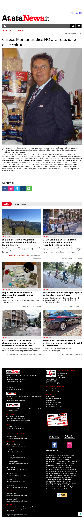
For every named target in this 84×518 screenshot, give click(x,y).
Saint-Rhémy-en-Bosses (21, 255)
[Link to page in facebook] (5, 188)
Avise (10, 255)
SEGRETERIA (10, 491)
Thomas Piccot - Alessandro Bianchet (21, 354)
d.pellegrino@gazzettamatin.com (17, 464)
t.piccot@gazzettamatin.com (15, 481)
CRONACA (7, 289)
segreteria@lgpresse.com (59, 383)
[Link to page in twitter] (17, 188)
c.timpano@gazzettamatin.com (16, 469)
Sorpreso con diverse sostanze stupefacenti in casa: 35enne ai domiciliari (17, 295)
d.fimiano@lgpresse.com (54, 406)
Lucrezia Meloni (36, 255)
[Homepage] (5, 26)
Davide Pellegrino (67, 258)
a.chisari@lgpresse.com (58, 391)
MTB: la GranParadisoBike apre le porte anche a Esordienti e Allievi (62, 293)
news (70, 33)
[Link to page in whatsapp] (29, 188)
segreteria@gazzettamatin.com (20, 421)
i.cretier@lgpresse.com (53, 403)
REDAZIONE (10, 414)
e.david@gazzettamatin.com (15, 458)
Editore (9, 385)
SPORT (47, 237)
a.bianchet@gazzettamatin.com (16, 446)
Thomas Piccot (28, 306)
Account (49, 394)
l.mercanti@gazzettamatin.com (16, 438)
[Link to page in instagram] (11, 188)
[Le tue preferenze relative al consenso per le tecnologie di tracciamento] (80, 514)
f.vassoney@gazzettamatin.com (16, 487)
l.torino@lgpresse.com (53, 399)
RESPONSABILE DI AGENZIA (55, 386)
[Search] (72, 26)
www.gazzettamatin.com (14, 381)
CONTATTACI (10, 504)
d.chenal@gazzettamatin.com (16, 452)
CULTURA (7, 237)
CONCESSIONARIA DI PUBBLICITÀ (68, 371)
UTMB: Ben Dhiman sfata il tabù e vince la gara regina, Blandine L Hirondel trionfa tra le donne (59, 242)
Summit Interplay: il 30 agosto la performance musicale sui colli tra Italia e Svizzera (19, 242)
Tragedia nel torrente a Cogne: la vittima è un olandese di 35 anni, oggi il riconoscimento (62, 343)
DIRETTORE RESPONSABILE (15, 434)
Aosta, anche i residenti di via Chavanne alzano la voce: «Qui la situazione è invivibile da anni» (18, 343)
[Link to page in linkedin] (23, 188)
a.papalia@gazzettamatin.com (16, 475)
